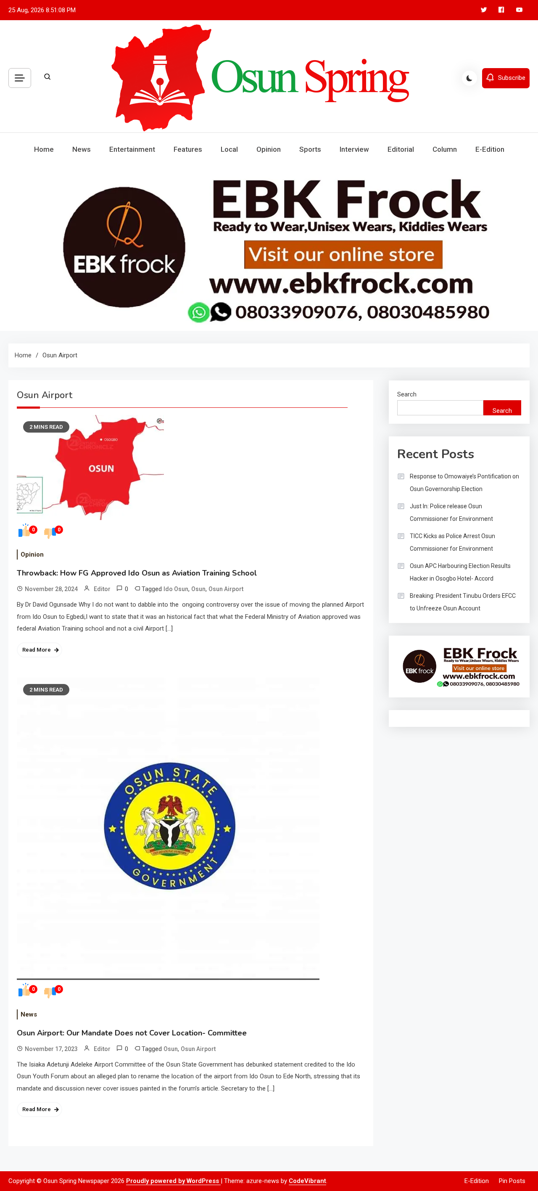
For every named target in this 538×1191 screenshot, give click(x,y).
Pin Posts (512, 1181)
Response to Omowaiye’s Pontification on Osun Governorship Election (464, 482)
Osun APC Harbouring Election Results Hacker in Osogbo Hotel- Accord (460, 572)
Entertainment (132, 149)
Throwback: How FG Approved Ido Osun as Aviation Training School (137, 573)
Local (229, 149)
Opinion (268, 149)
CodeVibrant (307, 1181)
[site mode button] (469, 78)
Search (407, 394)
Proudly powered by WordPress (173, 1181)
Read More (36, 650)
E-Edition (489, 149)
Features (188, 149)
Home (44, 149)
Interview (354, 149)
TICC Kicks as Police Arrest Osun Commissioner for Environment (452, 542)
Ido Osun (176, 589)
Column (445, 149)
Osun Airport (225, 589)
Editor (102, 589)
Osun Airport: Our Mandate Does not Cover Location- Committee (132, 1033)
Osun (198, 589)
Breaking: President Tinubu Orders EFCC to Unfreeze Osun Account (463, 602)
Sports (310, 149)
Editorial (401, 149)
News (81, 149)
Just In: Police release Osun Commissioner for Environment (451, 512)
